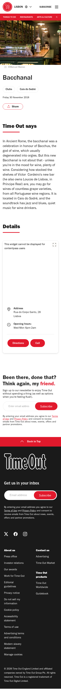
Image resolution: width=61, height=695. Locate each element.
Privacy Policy (21, 419)
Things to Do (9, 17)
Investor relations (14, 563)
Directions (18, 343)
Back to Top (34, 441)
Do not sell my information (12, 601)
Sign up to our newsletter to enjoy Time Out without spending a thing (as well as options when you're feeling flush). (28, 394)
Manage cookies (13, 654)
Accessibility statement (11, 618)
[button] (54, 244)
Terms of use (11, 627)
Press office (10, 556)
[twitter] (6, 534)
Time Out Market (45, 563)
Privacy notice (12, 593)
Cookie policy (11, 610)
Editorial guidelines (10, 584)
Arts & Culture (44, 17)
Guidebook (42, 594)
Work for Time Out (14, 576)
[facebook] (16, 534)
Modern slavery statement (12, 646)
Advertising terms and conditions (14, 635)
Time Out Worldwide (42, 585)
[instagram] (25, 534)
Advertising (42, 556)
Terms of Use (10, 511)
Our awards (10, 569)
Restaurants (26, 17)
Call (37, 343)
